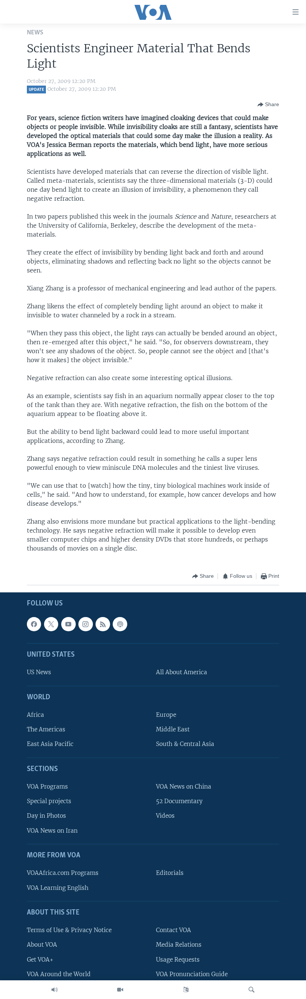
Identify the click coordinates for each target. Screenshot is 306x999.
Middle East (173, 729)
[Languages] (186, 989)
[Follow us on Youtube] (68, 624)
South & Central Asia (185, 743)
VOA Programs (47, 786)
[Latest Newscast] (54, 989)
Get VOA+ (40, 959)
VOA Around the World (59, 973)
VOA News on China (183, 786)
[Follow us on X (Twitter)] (51, 624)
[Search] (251, 989)
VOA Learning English (57, 887)
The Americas (46, 729)
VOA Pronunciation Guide (192, 973)
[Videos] (120, 989)
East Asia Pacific (50, 743)
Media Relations (179, 944)
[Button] (268, 104)
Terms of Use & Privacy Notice (69, 930)
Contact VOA (173, 930)
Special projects (49, 801)
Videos (165, 815)
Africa (35, 714)
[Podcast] (120, 624)
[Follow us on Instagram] (85, 624)
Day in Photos (46, 815)
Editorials (170, 872)
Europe (166, 714)
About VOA (42, 944)
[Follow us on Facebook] (34, 624)
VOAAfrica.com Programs (63, 872)
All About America (181, 672)
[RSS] (103, 624)
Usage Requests (178, 959)
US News (39, 672)
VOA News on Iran (52, 830)
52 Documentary (179, 801)
